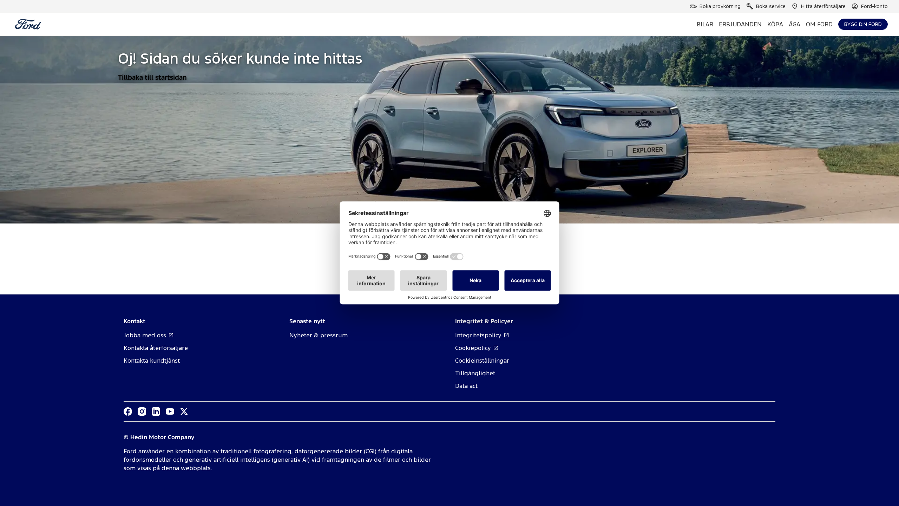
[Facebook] (128, 411)
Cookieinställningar (482, 360)
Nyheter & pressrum (318, 335)
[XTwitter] (184, 411)
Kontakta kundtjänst (152, 360)
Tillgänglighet (475, 373)
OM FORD (819, 24)
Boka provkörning (720, 6)
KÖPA (775, 24)
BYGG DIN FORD (863, 24)
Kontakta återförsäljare (156, 348)
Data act (466, 386)
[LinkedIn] (156, 411)
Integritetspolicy (478, 335)
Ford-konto (874, 6)
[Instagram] (142, 411)
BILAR (705, 24)
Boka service (771, 6)
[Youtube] (170, 411)
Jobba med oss (145, 335)
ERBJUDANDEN (740, 24)
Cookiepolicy (473, 348)
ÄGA (794, 24)
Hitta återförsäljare (823, 6)
